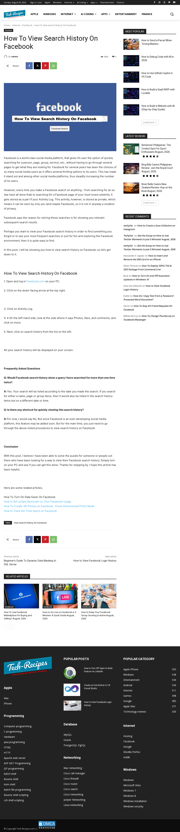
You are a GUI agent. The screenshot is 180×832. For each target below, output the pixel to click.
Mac (6, 698)
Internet (16, 25)
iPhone (8, 703)
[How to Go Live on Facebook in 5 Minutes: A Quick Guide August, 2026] (60, 596)
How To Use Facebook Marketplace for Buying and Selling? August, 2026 (18, 615)
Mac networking (73, 768)
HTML (7, 747)
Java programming (14, 742)
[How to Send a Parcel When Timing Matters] (131, 44)
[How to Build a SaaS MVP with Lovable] (131, 93)
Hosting (127, 736)
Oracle (67, 740)
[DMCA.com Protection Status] (47, 828)
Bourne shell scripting (16, 795)
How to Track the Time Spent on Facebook (30, 511)
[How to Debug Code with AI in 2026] (131, 60)
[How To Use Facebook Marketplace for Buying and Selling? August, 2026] (21, 596)
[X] (164, 3)
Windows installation (135, 801)
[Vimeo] (169, 3)
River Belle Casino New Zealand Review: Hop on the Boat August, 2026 (157, 187)
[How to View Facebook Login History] (72, 706)
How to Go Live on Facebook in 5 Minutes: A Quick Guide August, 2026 (59, 615)
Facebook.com (36, 281)
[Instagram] (160, 3)
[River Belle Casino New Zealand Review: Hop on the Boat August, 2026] (131, 188)
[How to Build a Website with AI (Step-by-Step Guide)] (131, 109)
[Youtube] (174, 3)
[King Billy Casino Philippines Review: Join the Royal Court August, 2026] (131, 168)
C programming (13, 731)
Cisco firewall (71, 778)
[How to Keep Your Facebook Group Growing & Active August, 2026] (98, 596)
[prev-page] (6, 627)
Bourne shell (11, 779)
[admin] (6, 56)
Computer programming (17, 726)
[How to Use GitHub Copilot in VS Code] (131, 77)
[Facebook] (155, 3)
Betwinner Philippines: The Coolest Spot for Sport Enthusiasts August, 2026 (156, 148)
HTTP (7, 752)
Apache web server (14, 758)
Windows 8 (129, 795)
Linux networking (73, 805)
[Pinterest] (45, 65)
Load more (148, 122)
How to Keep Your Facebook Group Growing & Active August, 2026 (97, 615)
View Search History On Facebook (30, 522)
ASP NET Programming (17, 763)
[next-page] (11, 627)
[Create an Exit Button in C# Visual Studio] (72, 690)
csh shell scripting (14, 800)
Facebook (27, 25)
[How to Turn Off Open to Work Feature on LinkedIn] (70, 673)
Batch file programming (17, 789)
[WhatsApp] (53, 65)
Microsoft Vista (132, 785)
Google (127, 746)
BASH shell (10, 773)
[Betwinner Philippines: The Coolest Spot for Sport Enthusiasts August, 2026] (131, 149)
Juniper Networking (74, 799)
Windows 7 (129, 790)
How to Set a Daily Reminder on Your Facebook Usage (37, 501)
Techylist (128, 235)
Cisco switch (71, 789)
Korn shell (9, 784)
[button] (172, 14)
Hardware (9, 736)
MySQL (68, 734)
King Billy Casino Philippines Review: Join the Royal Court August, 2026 (157, 168)
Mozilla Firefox (131, 752)
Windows (128, 780)
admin (14, 56)
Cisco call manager (74, 773)
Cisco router (71, 783)
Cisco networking (73, 794)
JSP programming (14, 768)
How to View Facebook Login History (94, 560)
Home (7, 25)
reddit (126, 757)
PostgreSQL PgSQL (75, 745)
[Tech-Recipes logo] (14, 14)
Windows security (133, 806)
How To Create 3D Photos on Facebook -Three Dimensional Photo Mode (49, 506)
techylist (128, 225)
